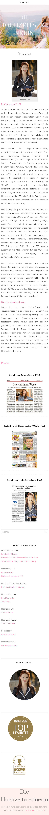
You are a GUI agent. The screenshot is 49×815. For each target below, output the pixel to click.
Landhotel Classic (9, 554)
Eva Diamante (7, 598)
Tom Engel (5, 601)
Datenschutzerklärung (35, 810)
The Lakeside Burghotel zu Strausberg (18, 561)
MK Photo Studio (9, 645)
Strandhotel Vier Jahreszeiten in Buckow (19, 557)
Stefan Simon (7, 612)
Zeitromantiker (8, 623)
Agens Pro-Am (7, 572)
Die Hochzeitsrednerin (24, 25)
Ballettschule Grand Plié (12, 576)
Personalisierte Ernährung (13, 587)
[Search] (45, 531)
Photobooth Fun (8, 634)
